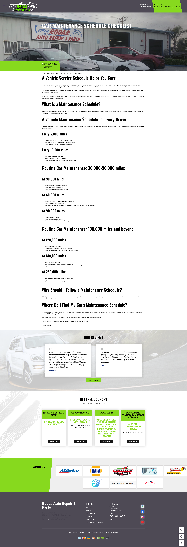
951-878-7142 (176, 7)
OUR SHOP (89, 507)
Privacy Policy (114, 532)
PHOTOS (89, 510)
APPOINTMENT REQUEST (94, 522)
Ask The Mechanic (46, 325)
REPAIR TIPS (64, 73)
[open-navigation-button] (4, 6)
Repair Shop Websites (86, 532)
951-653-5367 (163, 7)
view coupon (54, 441)
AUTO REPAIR (90, 513)
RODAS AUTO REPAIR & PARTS (51, 73)
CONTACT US (90, 519)
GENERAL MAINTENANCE (75, 73)
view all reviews (93, 380)
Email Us (112, 519)
